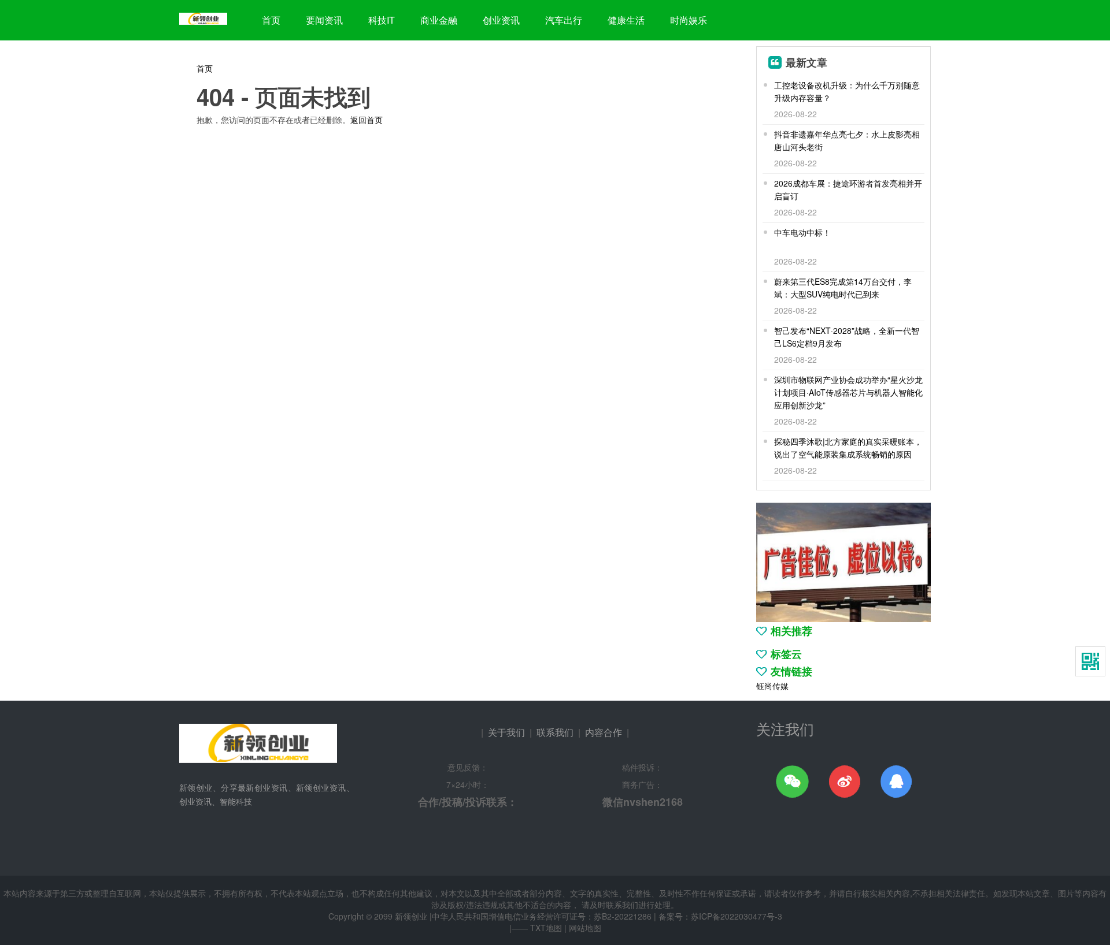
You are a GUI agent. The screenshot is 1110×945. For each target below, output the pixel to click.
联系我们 (555, 732)
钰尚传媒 (772, 685)
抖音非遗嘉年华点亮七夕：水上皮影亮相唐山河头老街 (847, 140)
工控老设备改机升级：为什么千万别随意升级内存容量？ (847, 91)
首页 (271, 20)
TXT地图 (546, 927)
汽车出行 (563, 20)
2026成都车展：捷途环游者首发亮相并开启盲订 (848, 189)
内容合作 (603, 732)
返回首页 (366, 119)
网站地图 (585, 927)
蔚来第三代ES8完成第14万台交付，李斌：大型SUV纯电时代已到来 (843, 288)
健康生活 (626, 20)
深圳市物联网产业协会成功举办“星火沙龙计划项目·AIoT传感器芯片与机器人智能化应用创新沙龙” (848, 392)
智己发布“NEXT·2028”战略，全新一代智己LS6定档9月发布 (846, 337)
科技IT (381, 20)
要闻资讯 (324, 20)
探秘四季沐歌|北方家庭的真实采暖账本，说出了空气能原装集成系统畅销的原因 (848, 448)
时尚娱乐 (688, 20)
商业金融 (438, 20)
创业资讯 (501, 20)
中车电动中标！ (802, 232)
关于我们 (506, 732)
